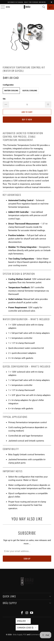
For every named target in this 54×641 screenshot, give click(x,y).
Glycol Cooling (29, 90)
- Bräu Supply (17, 634)
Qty (4, 99)
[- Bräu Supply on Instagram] (27, 613)
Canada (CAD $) (25, 627)
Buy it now (27, 119)
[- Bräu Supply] (27, 7)
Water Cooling (11, 90)
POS (24, 634)
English (21, 621)
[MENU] (1, 7)
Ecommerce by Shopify (39, 634)
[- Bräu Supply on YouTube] (32, 613)
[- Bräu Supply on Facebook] (22, 613)
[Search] (43, 7)
